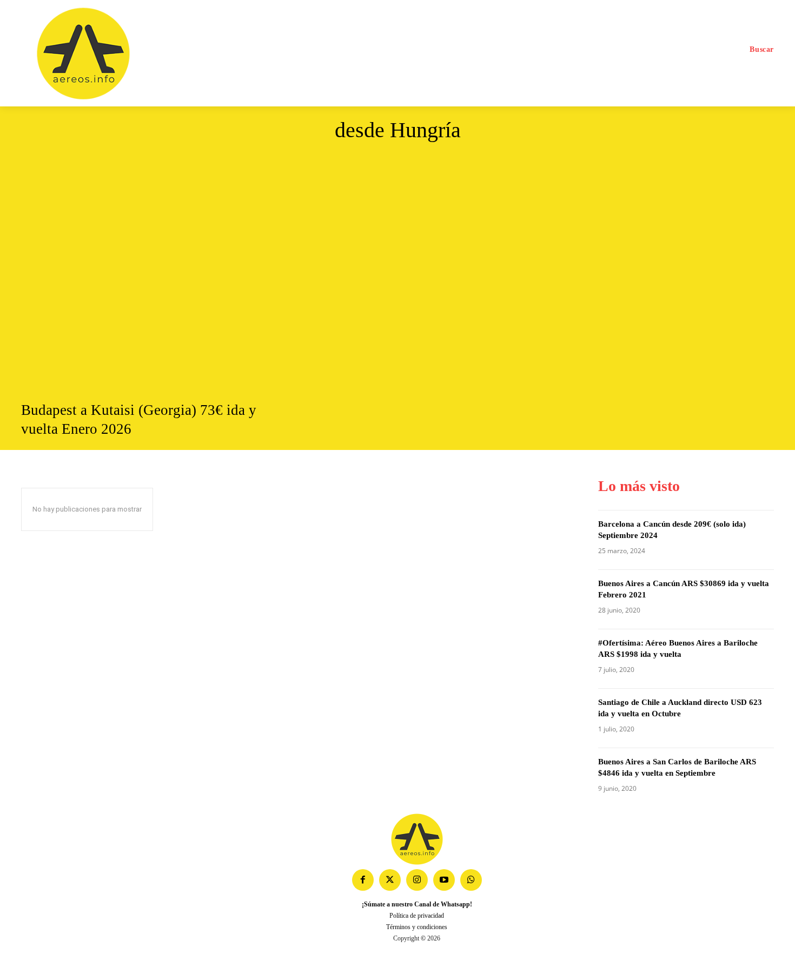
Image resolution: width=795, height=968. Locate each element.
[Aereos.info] (112, 54)
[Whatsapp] (471, 880)
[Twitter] (390, 880)
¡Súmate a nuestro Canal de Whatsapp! (417, 904)
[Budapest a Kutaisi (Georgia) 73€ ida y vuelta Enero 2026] (139, 275)
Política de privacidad (416, 915)
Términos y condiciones (416, 927)
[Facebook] (363, 880)
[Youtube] (444, 880)
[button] (762, 49)
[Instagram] (417, 880)
